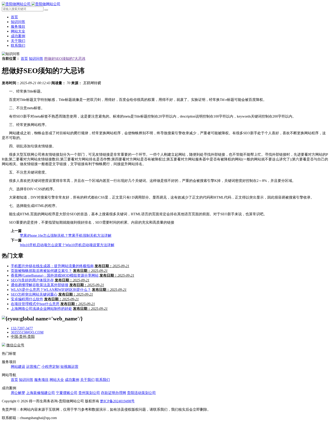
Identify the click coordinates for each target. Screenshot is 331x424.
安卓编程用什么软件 (27, 299)
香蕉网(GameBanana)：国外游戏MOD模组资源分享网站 (55, 275)
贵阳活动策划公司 (141, 393)
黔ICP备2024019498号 (117, 401)
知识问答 (18, 22)
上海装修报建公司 (40, 393)
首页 (14, 17)
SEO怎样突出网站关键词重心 (34, 294)
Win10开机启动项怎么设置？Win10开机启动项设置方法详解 (67, 245)
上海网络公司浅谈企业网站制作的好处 (41, 308)
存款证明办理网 (113, 393)
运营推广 (33, 366)
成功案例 (18, 36)
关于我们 (18, 41)
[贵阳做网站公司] (31, 4)
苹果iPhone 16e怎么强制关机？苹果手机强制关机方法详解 (65, 235)
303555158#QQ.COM (27, 332)
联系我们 (18, 45)
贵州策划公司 (89, 393)
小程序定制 (50, 366)
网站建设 (18, 366)
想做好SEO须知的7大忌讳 (64, 58)
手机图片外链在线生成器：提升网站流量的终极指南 (52, 266)
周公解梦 (18, 393)
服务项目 (18, 26)
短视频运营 (69, 366)
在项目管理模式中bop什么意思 (35, 304)
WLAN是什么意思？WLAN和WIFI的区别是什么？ (51, 290)
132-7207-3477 (22, 328)
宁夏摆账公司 (66, 393)
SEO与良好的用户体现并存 (32, 280)
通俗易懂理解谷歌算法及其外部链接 (39, 285)
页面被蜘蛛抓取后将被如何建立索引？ (41, 271)
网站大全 (18, 31)
